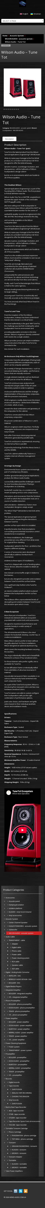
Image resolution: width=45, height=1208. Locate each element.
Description (9, 139)
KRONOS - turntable (19, 1167)
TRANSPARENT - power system (20, 1050)
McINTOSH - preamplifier (18, 1064)
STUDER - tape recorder (17, 1118)
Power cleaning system (20, 958)
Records (9, 1079)
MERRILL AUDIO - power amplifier (21, 1032)
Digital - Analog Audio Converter (18, 972)
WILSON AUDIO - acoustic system (18, 39)
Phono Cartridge (15, 1132)
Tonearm (12, 1142)
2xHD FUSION (17, 1089)
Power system (14, 1047)
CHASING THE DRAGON (20, 1096)
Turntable (12, 1160)
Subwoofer (13, 929)
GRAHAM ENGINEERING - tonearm (24, 1146)
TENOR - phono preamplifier (19, 1011)
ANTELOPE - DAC (15, 976)
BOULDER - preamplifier (17, 1057)
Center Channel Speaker (18, 922)
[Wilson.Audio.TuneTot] (22, 87)
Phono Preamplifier (13, 1000)
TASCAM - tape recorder (18, 1125)
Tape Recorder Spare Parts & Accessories (24, 1121)
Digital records (14, 1082)
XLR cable (15, 969)
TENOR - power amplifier (18, 1036)
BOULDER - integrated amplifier (20, 993)
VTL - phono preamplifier (18, 1015)
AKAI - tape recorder (16, 1110)
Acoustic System (17, 35)
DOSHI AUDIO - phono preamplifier (22, 1008)
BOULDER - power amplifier (19, 1022)
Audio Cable (10, 937)
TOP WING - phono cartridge (22, 1139)
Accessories (10, 898)
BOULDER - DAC (14, 983)
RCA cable (15, 961)
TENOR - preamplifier (16, 1071)
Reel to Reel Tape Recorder (16, 1107)
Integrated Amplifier (13, 990)
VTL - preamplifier (15, 1075)
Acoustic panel (14, 901)
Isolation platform (15, 908)
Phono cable (16, 951)
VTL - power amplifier (17, 1040)
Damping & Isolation (16, 905)
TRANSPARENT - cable (17, 940)
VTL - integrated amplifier (18, 997)
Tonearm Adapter (15, 1157)
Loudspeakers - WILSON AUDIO (12, 130)
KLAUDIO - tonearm (19, 1150)
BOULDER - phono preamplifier (20, 1004)
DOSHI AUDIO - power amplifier (20, 1025)
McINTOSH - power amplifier (19, 1029)
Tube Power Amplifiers (14, 1171)
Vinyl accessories (15, 915)
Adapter (15, 944)
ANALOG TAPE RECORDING (22, 1093)
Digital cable (16, 947)
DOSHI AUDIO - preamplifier (19, 1061)
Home (4, 35)
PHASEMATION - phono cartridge (24, 1135)
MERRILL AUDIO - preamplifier (20, 1068)
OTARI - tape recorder (17, 1114)
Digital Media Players (14, 986)
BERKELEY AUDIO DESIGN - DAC (20, 979)
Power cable (16, 954)
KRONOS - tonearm (19, 1153)
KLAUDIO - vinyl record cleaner (20, 912)
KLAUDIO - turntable (19, 1164)
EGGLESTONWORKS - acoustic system (23, 926)
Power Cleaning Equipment (16, 1043)
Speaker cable (17, 965)
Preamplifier (10, 1054)
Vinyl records (14, 1100)
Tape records (14, 1086)
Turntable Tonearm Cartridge (17, 1128)
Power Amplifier (12, 1018)
